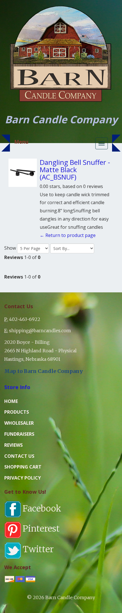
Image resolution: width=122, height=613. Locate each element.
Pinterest (41, 528)
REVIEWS (13, 445)
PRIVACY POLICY (22, 478)
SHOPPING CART (22, 467)
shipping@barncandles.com (40, 330)
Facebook (42, 508)
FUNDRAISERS (19, 434)
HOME (11, 401)
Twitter (38, 549)
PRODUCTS (16, 412)
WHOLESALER (19, 423)
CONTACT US (19, 456)
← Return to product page (68, 235)
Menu (21, 141)
